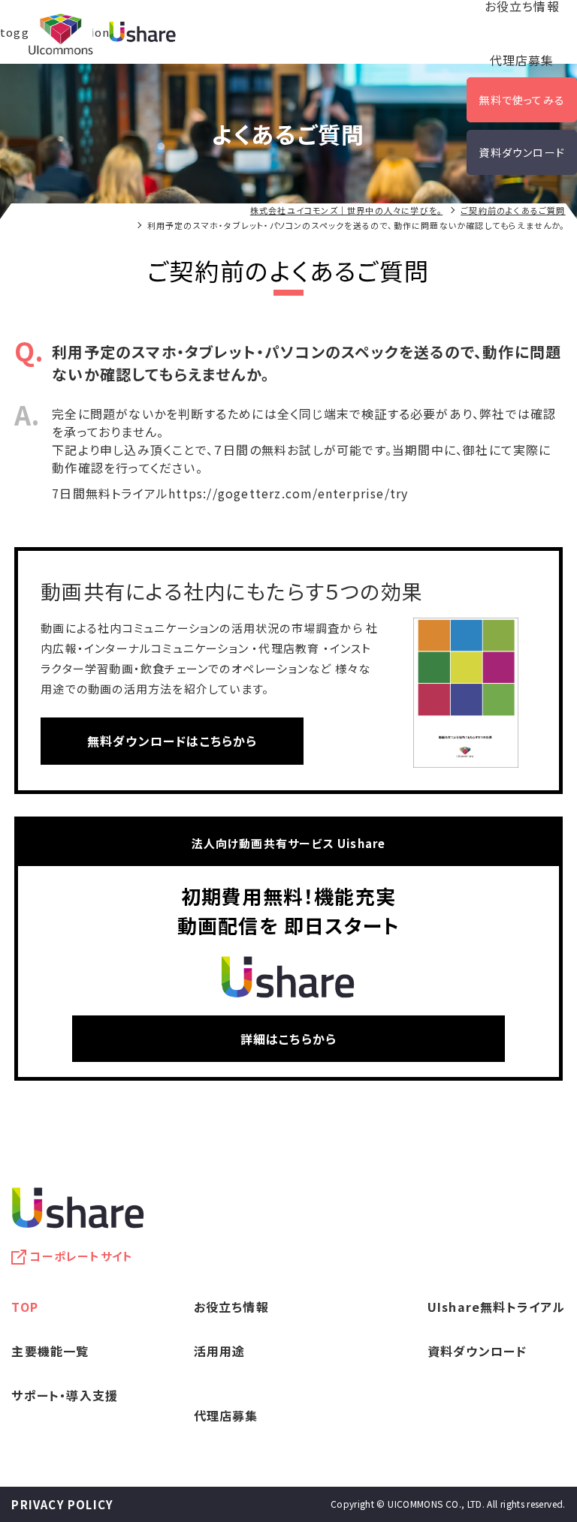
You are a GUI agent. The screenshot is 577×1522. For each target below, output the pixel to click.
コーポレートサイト (81, 1256)
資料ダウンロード (522, 152)
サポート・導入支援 (64, 1395)
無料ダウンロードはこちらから (172, 741)
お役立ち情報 (231, 1307)
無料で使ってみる (522, 99)
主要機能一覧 (50, 1351)
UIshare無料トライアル (496, 1307)
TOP (24, 1307)
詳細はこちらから (288, 1039)
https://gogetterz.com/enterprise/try (288, 493)
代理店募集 (522, 60)
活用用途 (220, 1351)
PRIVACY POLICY (62, 1504)
